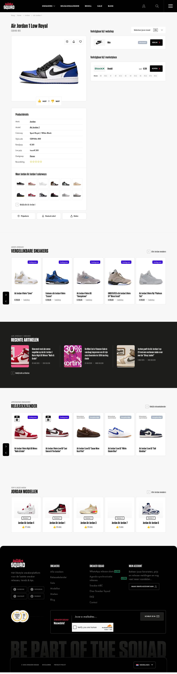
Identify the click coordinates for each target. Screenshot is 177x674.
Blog (110, 6)
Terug (13, 15)
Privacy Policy (60, 665)
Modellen (55, 588)
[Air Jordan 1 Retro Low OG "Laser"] (20, 183)
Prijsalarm (25, 216)
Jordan (27, 15)
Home (19, 15)
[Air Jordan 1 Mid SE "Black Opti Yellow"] (20, 195)
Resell (88, 6)
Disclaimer (46, 665)
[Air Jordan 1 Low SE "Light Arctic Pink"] (66, 195)
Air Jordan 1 (37, 15)
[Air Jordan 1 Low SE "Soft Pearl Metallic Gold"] (77, 183)
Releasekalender (70, 6)
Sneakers (47, 6)
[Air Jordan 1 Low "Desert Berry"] (32, 183)
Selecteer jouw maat (145, 30)
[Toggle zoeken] (157, 6)
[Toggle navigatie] (170, 6)
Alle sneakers (56, 571)
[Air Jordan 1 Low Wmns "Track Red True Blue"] (32, 195)
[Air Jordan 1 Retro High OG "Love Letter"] (54, 183)
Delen (76, 216)
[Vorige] (6, 301)
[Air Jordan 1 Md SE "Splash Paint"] (43, 195)
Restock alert (50, 216)
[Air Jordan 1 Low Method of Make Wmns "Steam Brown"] (77, 195)
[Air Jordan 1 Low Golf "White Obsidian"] (43, 183)
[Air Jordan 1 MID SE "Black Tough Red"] (54, 195)
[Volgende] (6, 295)
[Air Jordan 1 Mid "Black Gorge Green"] (66, 183)
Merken (54, 593)
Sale (99, 6)
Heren (32, 156)
